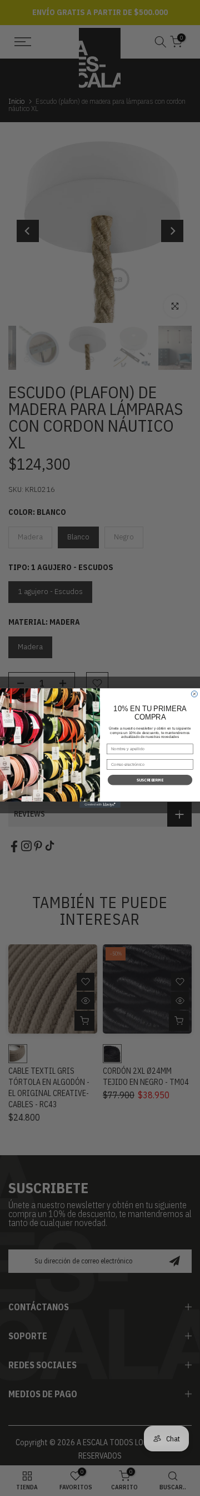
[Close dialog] (194, 694)
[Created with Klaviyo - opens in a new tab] (100, 805)
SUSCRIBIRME (150, 780)
